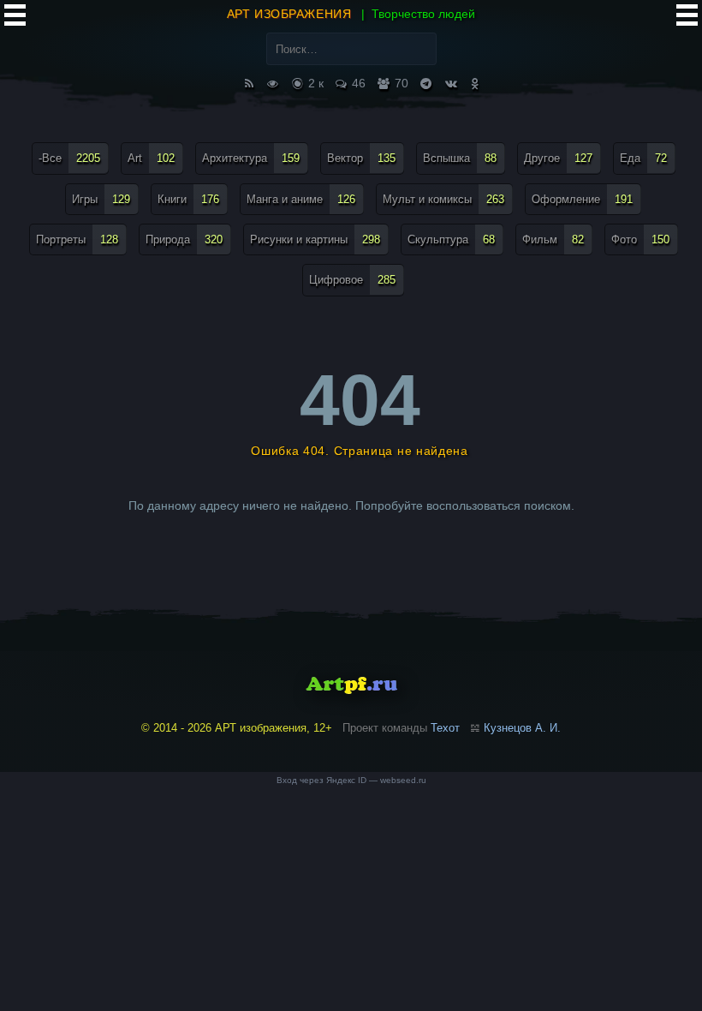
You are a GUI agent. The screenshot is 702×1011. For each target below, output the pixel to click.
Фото (640, 239)
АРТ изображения (289, 14)
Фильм (553, 239)
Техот (445, 727)
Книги (188, 199)
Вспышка (460, 158)
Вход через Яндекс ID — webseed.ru (351, 780)
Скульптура (451, 239)
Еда (643, 158)
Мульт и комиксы (443, 199)
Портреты (77, 239)
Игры (101, 199)
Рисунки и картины (315, 239)
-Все (69, 158)
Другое (558, 158)
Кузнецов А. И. (522, 727)
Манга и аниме (301, 199)
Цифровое (352, 279)
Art (151, 158)
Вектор (361, 158)
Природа (184, 239)
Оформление (582, 199)
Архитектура (251, 158)
